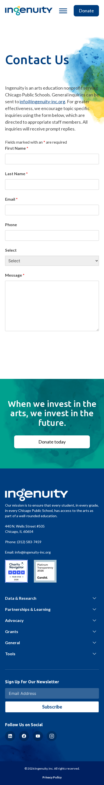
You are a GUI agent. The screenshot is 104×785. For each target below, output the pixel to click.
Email (11, 199)
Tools (10, 653)
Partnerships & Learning (27, 609)
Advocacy (14, 620)
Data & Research (20, 598)
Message (14, 275)
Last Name (16, 173)
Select (11, 250)
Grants (11, 631)
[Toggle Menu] (63, 10)
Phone (11, 224)
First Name (16, 148)
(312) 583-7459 (29, 542)
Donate (86, 10)
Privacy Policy (52, 777)
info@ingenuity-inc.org (42, 101)
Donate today (52, 441)
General (12, 642)
